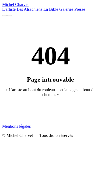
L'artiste (9, 9)
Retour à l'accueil (50, 111)
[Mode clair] (4, 15)
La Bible (50, 9)
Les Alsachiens (29, 9)
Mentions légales (16, 126)
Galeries (66, 9)
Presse (79, 9)
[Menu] (10, 15)
